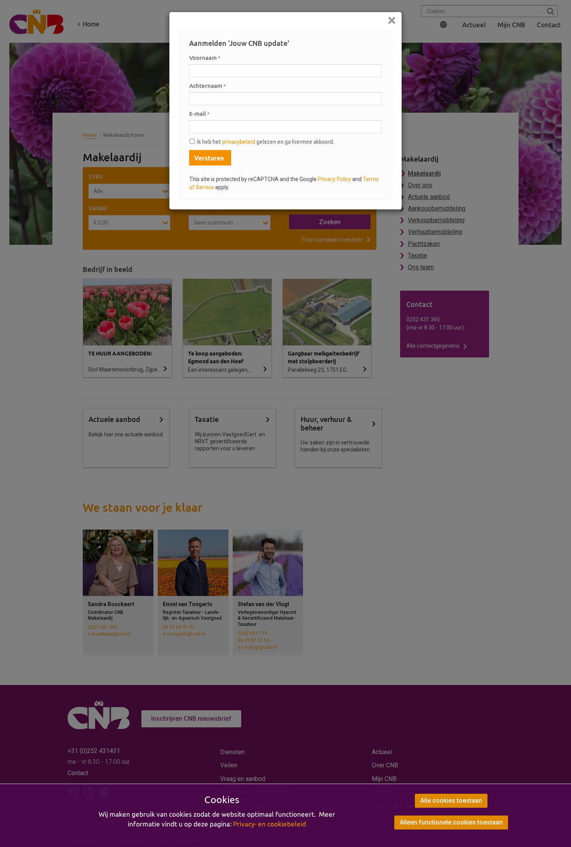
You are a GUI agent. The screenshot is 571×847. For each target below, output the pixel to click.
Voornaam (204, 57)
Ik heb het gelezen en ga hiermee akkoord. (265, 142)
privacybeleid (238, 142)
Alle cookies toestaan (451, 800)
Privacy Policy (334, 179)
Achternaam (207, 85)
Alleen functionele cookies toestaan (451, 822)
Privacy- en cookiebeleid (269, 824)
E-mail (199, 113)
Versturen (209, 158)
